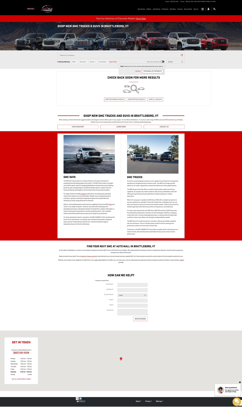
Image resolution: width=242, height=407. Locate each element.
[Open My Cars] (208, 9)
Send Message (140, 319)
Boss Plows (173, 9)
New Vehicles (141, 9)
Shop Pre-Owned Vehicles (114, 99)
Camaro (92, 62)
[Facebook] (80, 398)
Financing (179, 9)
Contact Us (164, 127)
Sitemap (159, 401)
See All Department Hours (21, 379)
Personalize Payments (152, 71)
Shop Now (141, 18)
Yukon (110, 204)
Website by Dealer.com (81, 401)
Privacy (147, 401)
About (138, 401)
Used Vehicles (156, 9)
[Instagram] (77, 398)
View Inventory (78, 127)
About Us (195, 9)
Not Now (137, 71)
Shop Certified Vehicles (136, 99)
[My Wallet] (202, 9)
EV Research (165, 9)
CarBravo (148, 9)
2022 (73, 62)
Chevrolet (82, 62)
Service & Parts (188, 9)
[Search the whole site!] (214, 9)
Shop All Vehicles (155, 99)
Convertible (102, 62)
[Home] (31, 9)
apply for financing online (89, 256)
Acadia (83, 194)
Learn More (121, 127)
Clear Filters (113, 62)
